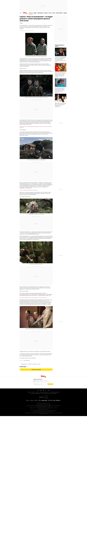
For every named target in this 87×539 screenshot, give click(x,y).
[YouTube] (48, 390)
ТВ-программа (59, 12)
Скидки (65, 12)
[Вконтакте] (43, 390)
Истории (46, 12)
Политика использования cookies (35, 393)
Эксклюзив (40, 12)
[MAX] (38, 390)
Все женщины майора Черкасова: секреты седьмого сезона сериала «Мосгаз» (33, 297)
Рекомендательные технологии (46, 393)
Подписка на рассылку (38, 379)
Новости (31, 12)
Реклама (37, 392)
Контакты (33, 392)
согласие (37, 380)
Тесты (49, 12)
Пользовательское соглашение (54, 392)
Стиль (53, 12)
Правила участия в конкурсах (44, 392)
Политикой (36, 381)
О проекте (29, 392)
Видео (35, 12)
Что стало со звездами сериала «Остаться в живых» (29, 190)
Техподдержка (54, 393)
